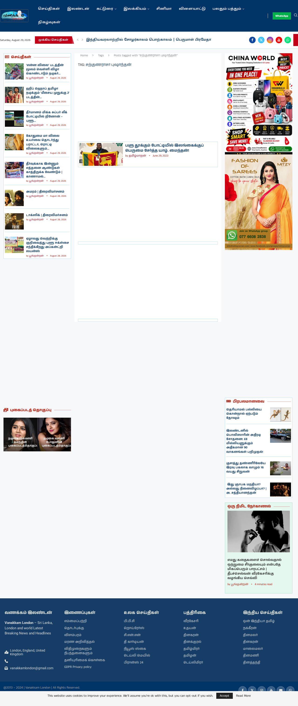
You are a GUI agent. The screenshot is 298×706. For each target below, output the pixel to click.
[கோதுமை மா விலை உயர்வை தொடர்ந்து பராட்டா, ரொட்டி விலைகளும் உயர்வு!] (14, 142)
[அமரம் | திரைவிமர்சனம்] (14, 198)
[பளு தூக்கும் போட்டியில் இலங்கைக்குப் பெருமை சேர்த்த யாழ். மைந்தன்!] (101, 154)
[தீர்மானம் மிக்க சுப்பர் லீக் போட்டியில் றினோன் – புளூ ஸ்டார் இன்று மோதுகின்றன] (14, 118)
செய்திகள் (49, 9)
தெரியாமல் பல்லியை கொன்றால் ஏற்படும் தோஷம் (244, 413)
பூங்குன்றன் (36, 78)
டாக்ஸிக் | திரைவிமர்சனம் (47, 215)
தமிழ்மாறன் (137, 156)
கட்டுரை (104, 9)
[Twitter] (261, 40)
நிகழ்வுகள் (49, 22)
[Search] (295, 15)
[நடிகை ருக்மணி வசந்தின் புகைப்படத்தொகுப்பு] (20, 434)
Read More (243, 695)
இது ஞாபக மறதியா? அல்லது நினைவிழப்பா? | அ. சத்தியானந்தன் (246, 488)
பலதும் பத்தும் (227, 9)
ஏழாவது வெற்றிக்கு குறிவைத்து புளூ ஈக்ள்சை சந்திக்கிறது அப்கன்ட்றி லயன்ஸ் (47, 245)
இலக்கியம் (134, 9)
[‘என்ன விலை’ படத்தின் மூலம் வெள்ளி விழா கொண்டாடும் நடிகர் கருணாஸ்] (14, 71)
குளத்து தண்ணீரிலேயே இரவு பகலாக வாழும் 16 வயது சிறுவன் (246, 467)
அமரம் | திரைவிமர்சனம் (45, 192)
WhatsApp (281, 16)
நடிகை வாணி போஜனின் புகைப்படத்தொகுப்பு (57, 442)
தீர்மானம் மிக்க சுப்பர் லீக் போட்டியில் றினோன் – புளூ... (46, 116)
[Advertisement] (37, 333)
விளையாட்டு (192, 9)
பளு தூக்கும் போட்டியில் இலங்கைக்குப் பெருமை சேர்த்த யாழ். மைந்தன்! (164, 148)
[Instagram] (270, 40)
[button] (78, 40)
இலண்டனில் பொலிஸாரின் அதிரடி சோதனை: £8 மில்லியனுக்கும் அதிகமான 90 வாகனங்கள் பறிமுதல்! (244, 441)
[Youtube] (279, 40)
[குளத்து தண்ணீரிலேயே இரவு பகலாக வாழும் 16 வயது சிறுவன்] (280, 468)
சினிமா (164, 9)
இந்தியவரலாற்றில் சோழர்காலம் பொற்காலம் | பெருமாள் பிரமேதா (148, 40)
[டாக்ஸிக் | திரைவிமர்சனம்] (14, 221)
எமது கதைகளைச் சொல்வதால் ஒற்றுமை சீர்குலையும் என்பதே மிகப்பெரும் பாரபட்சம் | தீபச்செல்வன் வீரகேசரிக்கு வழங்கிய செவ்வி (254, 569)
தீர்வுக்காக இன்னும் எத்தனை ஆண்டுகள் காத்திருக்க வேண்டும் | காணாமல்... (44, 170)
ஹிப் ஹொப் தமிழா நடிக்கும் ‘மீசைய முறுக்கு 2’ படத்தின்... (47, 93)
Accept (224, 695)
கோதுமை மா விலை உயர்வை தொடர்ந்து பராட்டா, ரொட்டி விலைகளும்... (42, 142)
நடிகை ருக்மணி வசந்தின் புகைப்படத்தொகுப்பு (23, 442)
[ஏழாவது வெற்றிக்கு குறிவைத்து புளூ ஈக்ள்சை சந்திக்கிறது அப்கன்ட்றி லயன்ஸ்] (14, 245)
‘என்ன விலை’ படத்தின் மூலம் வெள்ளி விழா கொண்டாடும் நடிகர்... (45, 69)
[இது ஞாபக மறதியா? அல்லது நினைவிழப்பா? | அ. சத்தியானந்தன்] (280, 489)
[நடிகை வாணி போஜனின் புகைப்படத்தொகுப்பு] (54, 434)
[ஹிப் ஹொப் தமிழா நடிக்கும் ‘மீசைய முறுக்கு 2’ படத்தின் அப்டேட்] (14, 95)
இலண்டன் (78, 9)
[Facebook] (252, 40)
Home (84, 55)
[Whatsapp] (287, 40)
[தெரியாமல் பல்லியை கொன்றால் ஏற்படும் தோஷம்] (280, 415)
